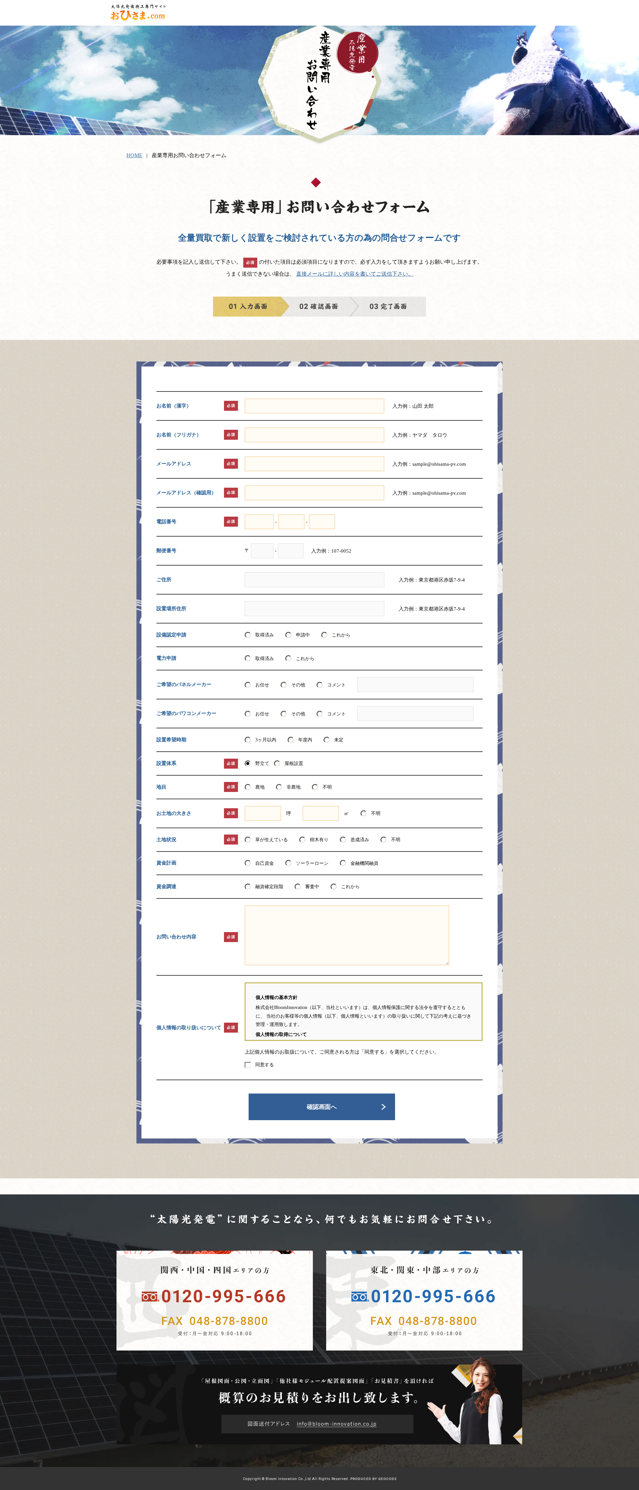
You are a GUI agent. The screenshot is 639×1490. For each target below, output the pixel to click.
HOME (134, 155)
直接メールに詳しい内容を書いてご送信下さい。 (354, 274)
